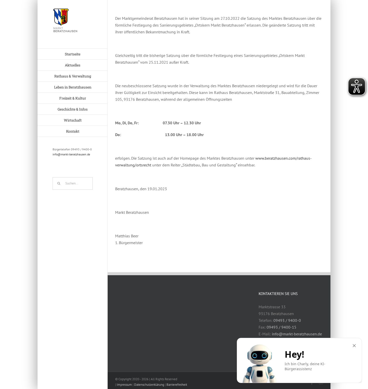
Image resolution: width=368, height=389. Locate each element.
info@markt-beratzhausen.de (71, 154)
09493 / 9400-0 (287, 320)
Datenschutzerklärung (149, 384)
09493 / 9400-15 (281, 327)
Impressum (124, 384)
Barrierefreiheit (176, 384)
